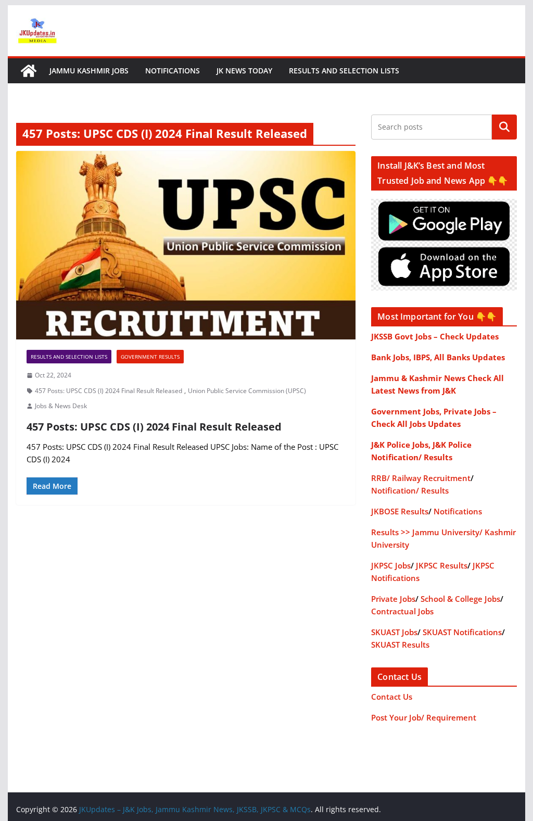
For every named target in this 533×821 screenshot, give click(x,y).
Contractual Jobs (402, 611)
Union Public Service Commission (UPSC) (247, 390)
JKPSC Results (441, 565)
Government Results (150, 356)
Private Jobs (393, 598)
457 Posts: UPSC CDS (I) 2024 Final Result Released (108, 390)
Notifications (172, 70)
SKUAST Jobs (394, 632)
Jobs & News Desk (61, 405)
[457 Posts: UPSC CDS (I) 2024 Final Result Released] (186, 245)
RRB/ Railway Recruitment (421, 478)
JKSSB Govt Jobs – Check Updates (435, 336)
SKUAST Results (400, 644)
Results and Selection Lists (344, 70)
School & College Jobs (460, 598)
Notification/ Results (410, 490)
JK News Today (244, 70)
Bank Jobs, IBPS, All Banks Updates (438, 357)
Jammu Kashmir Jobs (89, 70)
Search (504, 127)
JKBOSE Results (399, 511)
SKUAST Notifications (462, 632)
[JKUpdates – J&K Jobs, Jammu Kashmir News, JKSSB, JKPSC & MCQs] (28, 70)
